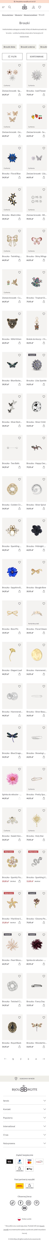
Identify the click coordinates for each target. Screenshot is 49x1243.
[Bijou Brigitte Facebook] (21, 1202)
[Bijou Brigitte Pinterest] (36, 1202)
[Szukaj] (9, 7)
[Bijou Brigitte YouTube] (24, 1208)
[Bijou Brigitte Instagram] (28, 1202)
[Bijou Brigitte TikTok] (13, 1202)
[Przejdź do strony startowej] (24, 6)
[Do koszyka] (19, 94)
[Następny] (44, 1059)
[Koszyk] (46, 7)
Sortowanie (37, 56)
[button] (33, 7)
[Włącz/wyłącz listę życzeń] (19, 65)
